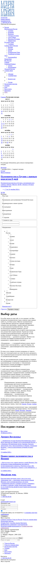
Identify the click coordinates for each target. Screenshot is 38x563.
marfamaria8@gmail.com (8, 501)
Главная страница (6, 519)
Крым (17, 410)
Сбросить (4, 309)
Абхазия (10, 74)
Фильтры (3, 167)
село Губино (12, 37)
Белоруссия (11, 79)
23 (1, 157)
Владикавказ (12, 67)
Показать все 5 (6, 306)
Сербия (34, 404)
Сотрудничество (22, 524)
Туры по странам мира (30, 519)
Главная (3, 97)
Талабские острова (14, 54)
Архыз (10, 65)
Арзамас (10, 30)
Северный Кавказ (10, 64)
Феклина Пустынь (14, 39)
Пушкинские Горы (14, 52)
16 (1, 155)
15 (4, 123)
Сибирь (6, 62)
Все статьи (4, 431)
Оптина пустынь (13, 35)
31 (1, 113)
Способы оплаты (15, 523)
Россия (6, 27)
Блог (5, 87)
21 (1, 125)
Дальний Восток (9, 69)
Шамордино (12, 40)
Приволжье (8, 59)
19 (1, 140)
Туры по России (17, 519)
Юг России (7, 60)
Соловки (11, 44)
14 (1, 123)
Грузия (10, 82)
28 (1, 127)
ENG (6, 92)
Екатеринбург (12, 57)
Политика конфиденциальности (11, 526)
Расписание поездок (10, 84)
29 (7, 142)
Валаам (10, 47)
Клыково (11, 32)
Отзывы (7, 85)
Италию (22, 410)
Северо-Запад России (11, 45)
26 (1, 142)
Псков (10, 50)
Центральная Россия (10, 29)
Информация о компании (9, 524)
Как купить (8, 89)
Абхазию (28, 410)
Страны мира (8, 70)
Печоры (10, 49)
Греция (24, 404)
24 (1, 111)
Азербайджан (12, 75)
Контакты (7, 90)
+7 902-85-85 (6, 22)
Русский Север (9, 42)
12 (1, 138)
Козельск (11, 34)
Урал (5, 55)
